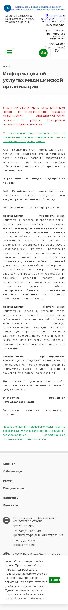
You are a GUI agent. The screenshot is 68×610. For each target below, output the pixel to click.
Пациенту (10, 497)
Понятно (55, 580)
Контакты (11, 505)
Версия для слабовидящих (53, 17)
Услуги (8, 480)
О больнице (12, 471)
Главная (9, 463)
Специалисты (14, 488)
